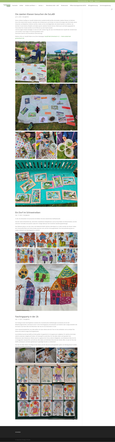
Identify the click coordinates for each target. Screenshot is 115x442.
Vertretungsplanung (105, 5)
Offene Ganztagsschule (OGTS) (78, 5)
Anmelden (18, 432)
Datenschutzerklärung (83, 1)
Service (40, 5)
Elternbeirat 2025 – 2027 (52, 5)
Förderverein (64, 5)
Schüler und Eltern (30, 5)
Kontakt (91, 1)
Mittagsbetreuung (93, 5)
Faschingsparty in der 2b (26, 316)
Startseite (15, 5)
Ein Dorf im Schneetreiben (27, 212)
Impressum (97, 1)
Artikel (21, 5)
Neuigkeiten (26, 17)
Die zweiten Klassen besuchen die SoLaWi (35, 14)
